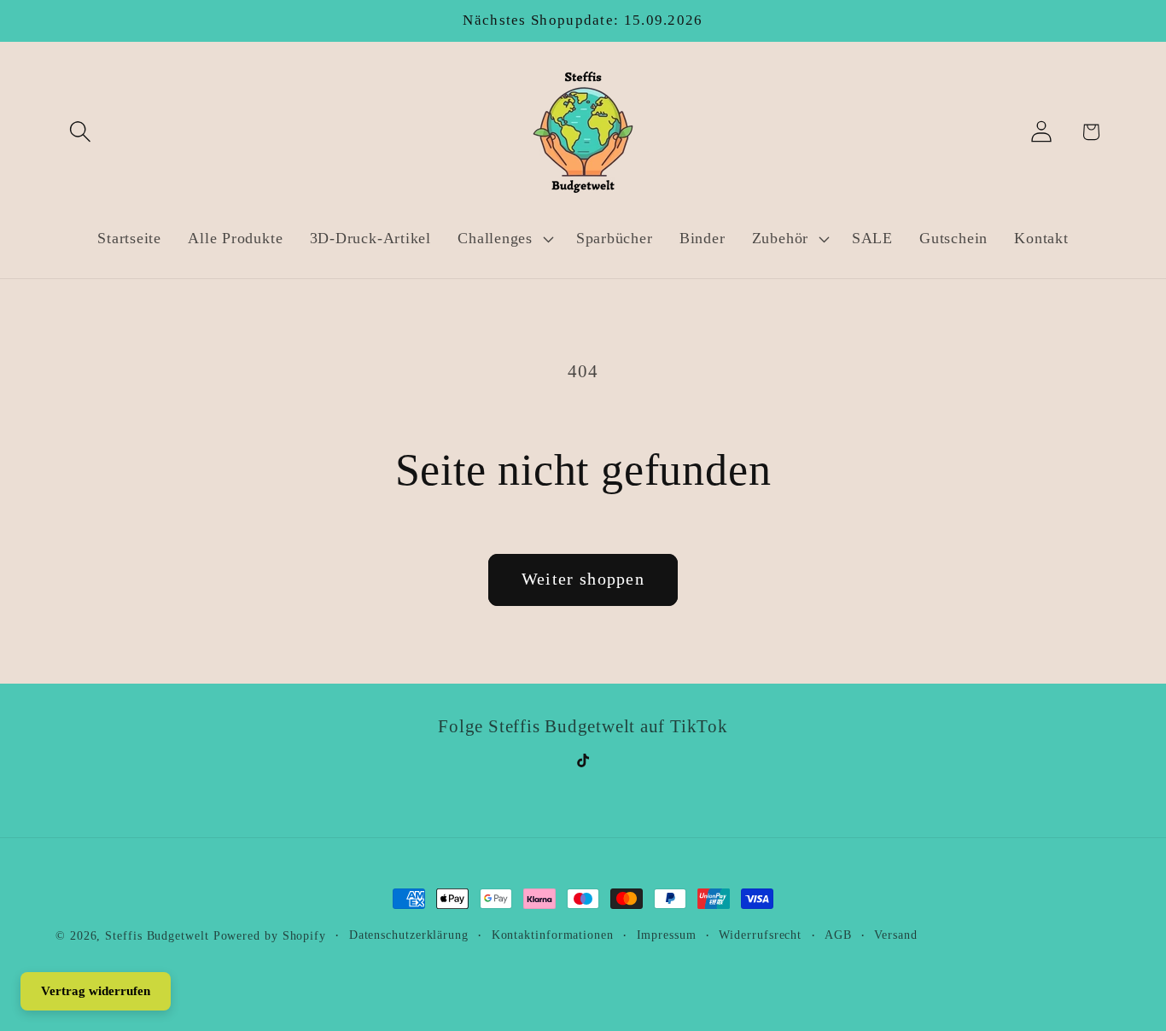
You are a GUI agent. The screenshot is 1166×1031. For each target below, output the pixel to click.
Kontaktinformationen (553, 934)
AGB (838, 934)
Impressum (667, 934)
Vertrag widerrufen (95, 991)
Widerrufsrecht (760, 934)
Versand (895, 934)
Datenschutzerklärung (409, 934)
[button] (79, 132)
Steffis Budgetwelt (156, 935)
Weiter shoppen (583, 579)
